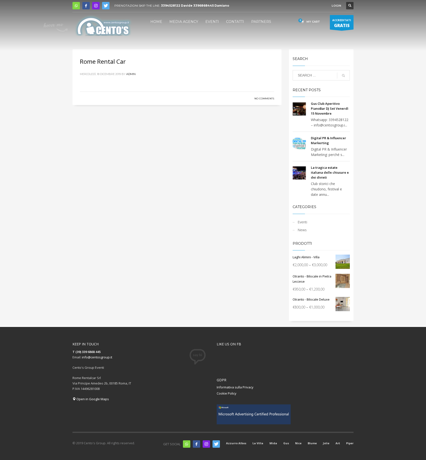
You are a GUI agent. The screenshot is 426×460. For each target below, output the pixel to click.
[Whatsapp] (186, 444)
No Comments (264, 98)
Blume (312, 443)
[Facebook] (86, 5)
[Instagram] (96, 5)
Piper (350, 443)
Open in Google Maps (92, 399)
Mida (273, 443)
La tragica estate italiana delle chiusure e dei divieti (330, 172)
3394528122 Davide (177, 5)
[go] (343, 75)
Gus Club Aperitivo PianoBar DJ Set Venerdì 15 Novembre (329, 108)
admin (131, 74)
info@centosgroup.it (97, 357)
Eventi (302, 222)
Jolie (326, 443)
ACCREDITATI (341, 23)
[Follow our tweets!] (216, 444)
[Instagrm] (206, 444)
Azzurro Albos (236, 443)
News (302, 230)
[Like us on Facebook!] (196, 444)
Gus (286, 443)
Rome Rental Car (103, 61)
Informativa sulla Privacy (235, 387)
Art (338, 443)
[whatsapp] (76, 5)
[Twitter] (105, 5)
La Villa (257, 443)
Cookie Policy (226, 393)
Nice (298, 443)
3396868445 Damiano (211, 5)
